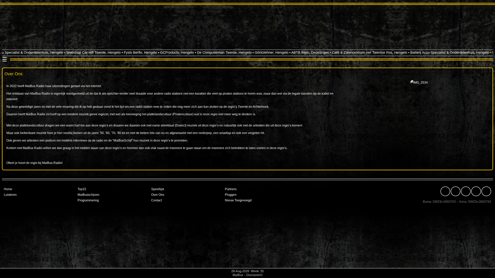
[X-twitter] (466, 191)
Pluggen (230, 194)
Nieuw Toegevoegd (238, 200)
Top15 (82, 189)
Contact (156, 200)
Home (8, 189)
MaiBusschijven (88, 194)
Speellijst (157, 189)
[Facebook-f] (445, 191)
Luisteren (10, 194)
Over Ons (157, 194)
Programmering (88, 200)
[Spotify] (476, 191)
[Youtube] (486, 191)
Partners (230, 189)
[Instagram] (455, 191)
